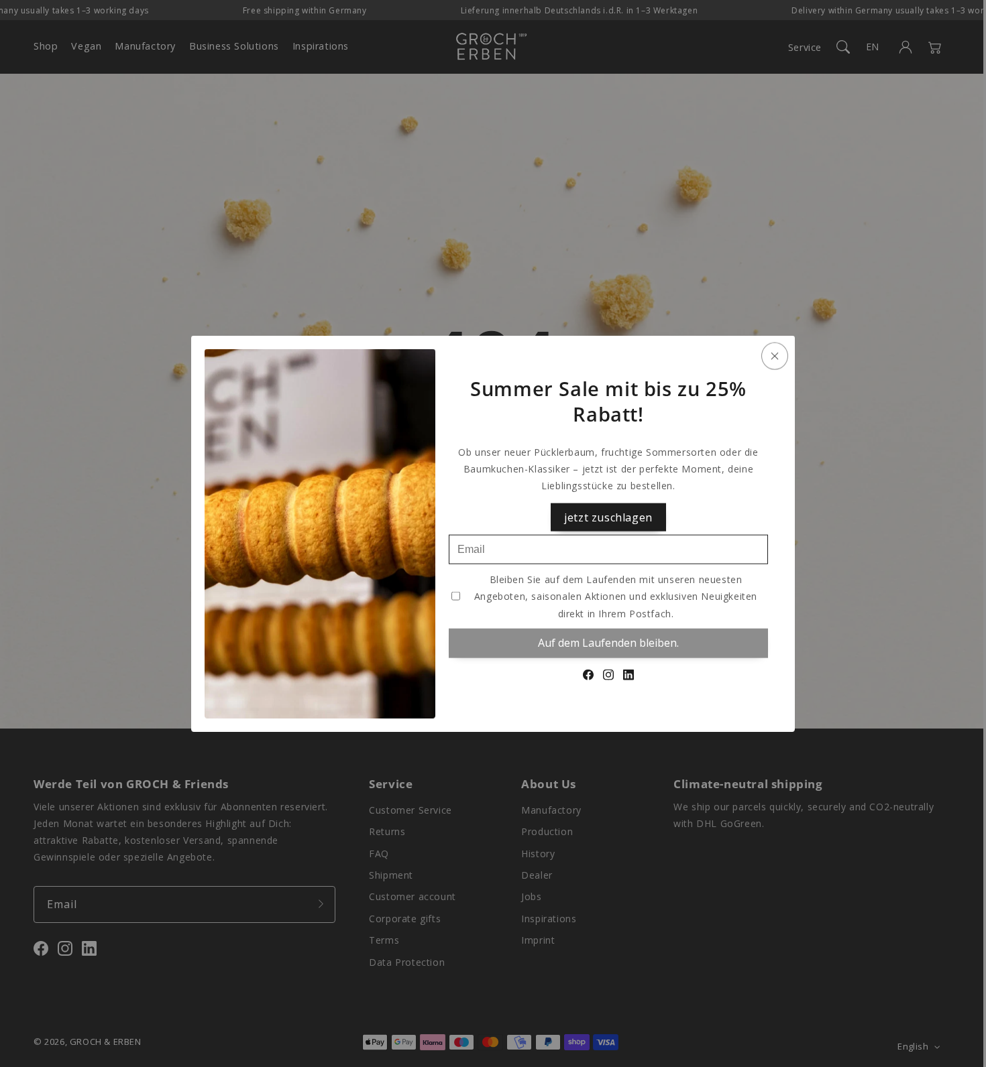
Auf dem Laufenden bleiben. (608, 642)
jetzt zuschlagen (608, 516)
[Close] (774, 356)
